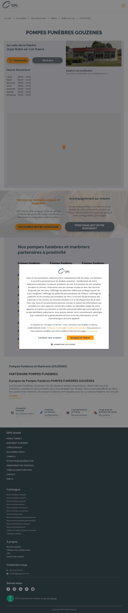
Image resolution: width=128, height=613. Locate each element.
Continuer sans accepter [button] (49, 338)
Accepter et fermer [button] (80, 338)
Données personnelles (76, 328)
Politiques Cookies (54, 328)
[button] (64, 344)
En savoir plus (92, 331)
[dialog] (64, 306)
